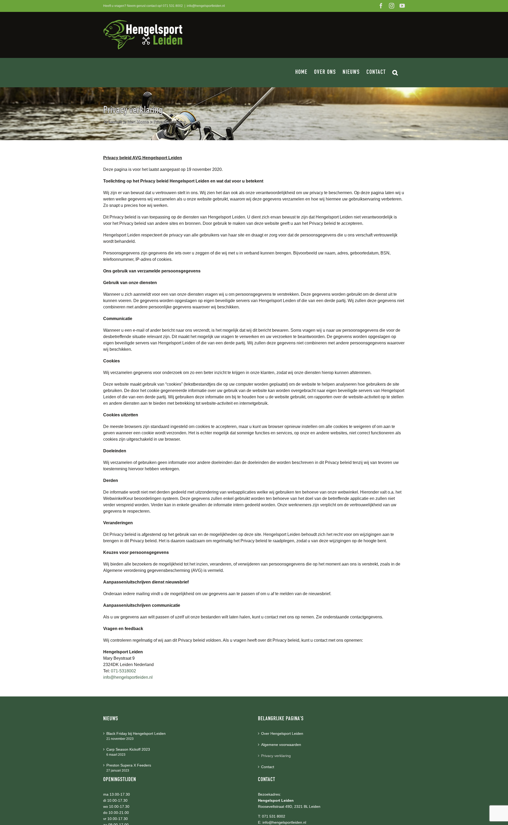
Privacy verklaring (276, 756)
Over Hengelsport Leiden (282, 733)
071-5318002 (123, 671)
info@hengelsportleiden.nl (206, 6)
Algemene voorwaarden (281, 744)
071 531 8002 (173, 6)
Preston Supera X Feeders (128, 765)
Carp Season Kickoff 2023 (128, 749)
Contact (267, 767)
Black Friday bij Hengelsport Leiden (136, 733)
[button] (395, 72)
